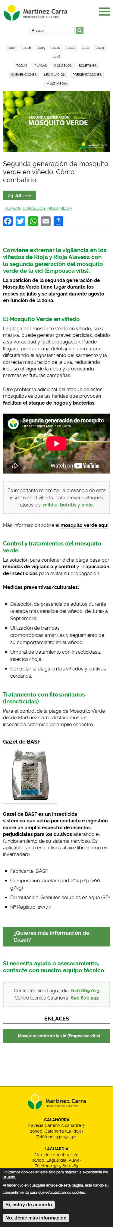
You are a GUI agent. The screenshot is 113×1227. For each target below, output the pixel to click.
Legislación (54, 75)
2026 (57, 57)
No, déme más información (36, 1217)
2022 (85, 48)
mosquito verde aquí (84, 525)
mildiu (50, 505)
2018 (27, 48)
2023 (100, 48)
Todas (21, 66)
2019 (41, 48)
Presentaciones (87, 75)
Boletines (88, 66)
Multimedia (56, 84)
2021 (71, 48)
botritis (68, 505)
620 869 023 (85, 991)
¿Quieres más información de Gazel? (51, 936)
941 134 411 (66, 1136)
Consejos (63, 66)
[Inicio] (40, 11)
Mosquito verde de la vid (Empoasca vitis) (59, 1035)
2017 (12, 48)
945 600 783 (66, 1165)
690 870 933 (85, 998)
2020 (56, 48)
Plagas (40, 66)
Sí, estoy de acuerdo (28, 1204)
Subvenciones (24, 75)
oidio (87, 505)
